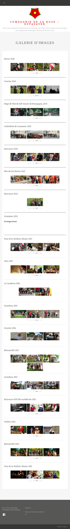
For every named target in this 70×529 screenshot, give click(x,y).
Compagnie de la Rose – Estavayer (35, 23)
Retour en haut (62, 526)
